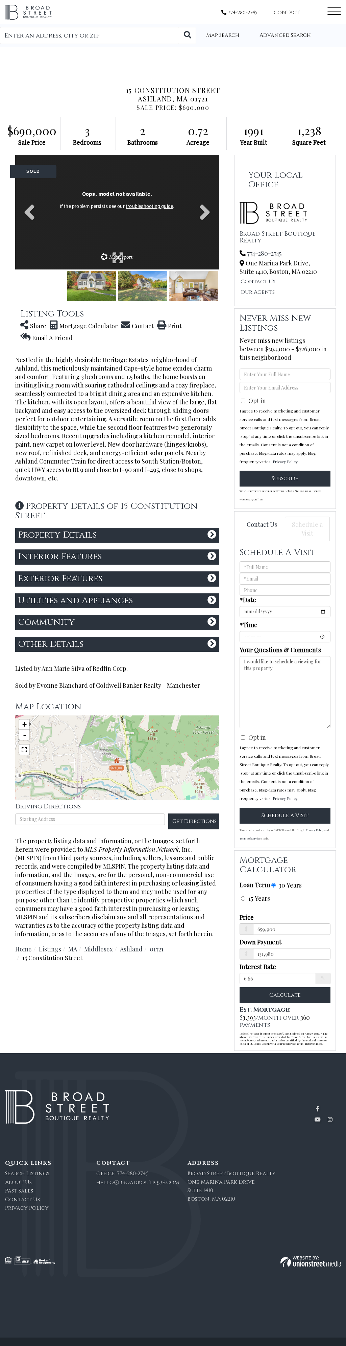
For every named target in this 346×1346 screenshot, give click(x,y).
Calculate (285, 995)
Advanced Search (285, 35)
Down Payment (260, 942)
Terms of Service (250, 838)
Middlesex (98, 949)
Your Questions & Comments (280, 650)
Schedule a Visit (307, 528)
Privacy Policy (285, 461)
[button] (187, 35)
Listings (50, 949)
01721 (157, 949)
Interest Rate (258, 967)
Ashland (131, 949)
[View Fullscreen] (24, 750)
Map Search (222, 35)
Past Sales (19, 1191)
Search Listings (27, 1173)
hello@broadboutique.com (137, 1182)
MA (72, 949)
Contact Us (258, 281)
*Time (248, 625)
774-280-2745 (241, 12)
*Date (248, 600)
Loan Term (255, 885)
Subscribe (285, 478)
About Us (18, 1182)
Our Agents (258, 292)
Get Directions (194, 821)
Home (23, 949)
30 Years (289, 885)
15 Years (258, 898)
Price (247, 917)
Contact (287, 12)
